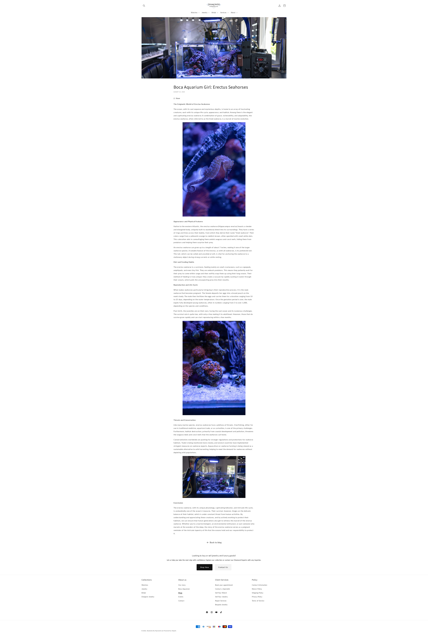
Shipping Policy (257, 593)
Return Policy (257, 589)
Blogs (180, 593)
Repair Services (220, 601)
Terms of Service (258, 601)
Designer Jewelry (148, 597)
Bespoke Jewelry (221, 605)
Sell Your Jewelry (221, 597)
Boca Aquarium (184, 589)
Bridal (144, 593)
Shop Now (204, 567)
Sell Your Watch (221, 593)
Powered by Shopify (170, 630)
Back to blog (215, 542)
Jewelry (144, 589)
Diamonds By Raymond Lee (155, 630)
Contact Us (223, 567)
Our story (181, 585)
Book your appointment (224, 585)
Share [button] (178, 98)
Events (180, 597)
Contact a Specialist (222, 589)
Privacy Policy (257, 597)
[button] (144, 5)
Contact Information (259, 585)
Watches (145, 585)
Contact (181, 601)
